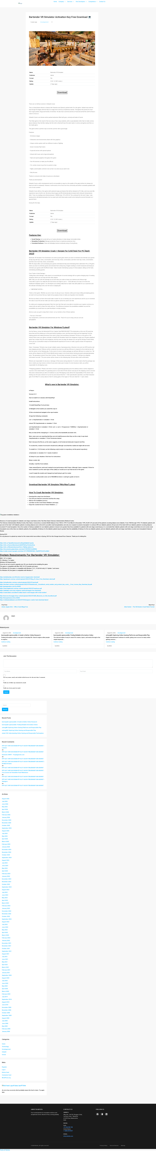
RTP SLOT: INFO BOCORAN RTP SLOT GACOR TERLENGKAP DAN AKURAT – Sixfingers (23, 780)
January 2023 (6, 908)
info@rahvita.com (68, 1136)
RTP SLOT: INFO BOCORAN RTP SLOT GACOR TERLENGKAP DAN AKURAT (22, 752)
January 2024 (6, 876)
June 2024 (5, 865)
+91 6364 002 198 (68, 1127)
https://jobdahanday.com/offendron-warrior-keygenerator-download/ (20, 577)
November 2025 (6, 823)
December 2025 (6, 820)
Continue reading (5, 641)
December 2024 (6, 849)
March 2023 (5, 903)
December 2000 (6, 1007)
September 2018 (7, 999)
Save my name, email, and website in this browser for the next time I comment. (24, 677)
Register (4, 1067)
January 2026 (6, 817)
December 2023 (6, 879)
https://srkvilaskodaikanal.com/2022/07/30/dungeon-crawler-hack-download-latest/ (24, 600)
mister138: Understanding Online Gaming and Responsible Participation (23, 733)
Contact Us (102, 1)
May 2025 (5, 836)
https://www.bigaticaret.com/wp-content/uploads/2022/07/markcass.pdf (21, 588)
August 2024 (5, 860)
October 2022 (6, 916)
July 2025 (5, 833)
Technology (5, 1046)
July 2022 (5, 924)
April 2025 (5, 839)
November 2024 (6, 852)
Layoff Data (22, 1085)
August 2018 (5, 1002)
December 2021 (6, 943)
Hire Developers (80, 1)
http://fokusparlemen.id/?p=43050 (10, 598)
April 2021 (5, 964)
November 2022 (6, 913)
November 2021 (6, 946)
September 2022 (7, 919)
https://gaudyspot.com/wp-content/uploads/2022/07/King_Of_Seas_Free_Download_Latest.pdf (27, 579)
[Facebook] (97, 1114)
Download (62, 92)
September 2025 (7, 828)
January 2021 (6, 972)
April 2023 (5, 900)
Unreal (4, 1054)
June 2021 (5, 959)
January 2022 (6, 940)
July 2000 (5, 1021)
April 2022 (5, 932)
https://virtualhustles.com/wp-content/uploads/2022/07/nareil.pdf (19, 582)
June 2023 (5, 895)
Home (55, 1)
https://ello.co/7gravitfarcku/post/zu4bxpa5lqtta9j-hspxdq (17, 543)
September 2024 (7, 857)
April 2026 (5, 809)
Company (61, 1)
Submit (6, 692)
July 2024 (5, 863)
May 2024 (5, 868)
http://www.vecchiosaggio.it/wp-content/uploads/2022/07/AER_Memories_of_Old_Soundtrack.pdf (28, 596)
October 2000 (6, 1012)
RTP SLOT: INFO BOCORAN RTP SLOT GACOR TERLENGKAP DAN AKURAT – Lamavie (23, 747)
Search (5, 709)
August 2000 (5, 1018)
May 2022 (5, 930)
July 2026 (5, 801)
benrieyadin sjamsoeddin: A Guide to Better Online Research (21, 635)
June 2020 (5, 983)
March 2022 (5, 935)
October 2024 (6, 855)
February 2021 (6, 970)
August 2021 (5, 954)
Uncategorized (44, 22)
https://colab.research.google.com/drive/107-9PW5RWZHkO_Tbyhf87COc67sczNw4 (24, 551)
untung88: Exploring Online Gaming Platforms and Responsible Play (128, 635)
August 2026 (5, 798)
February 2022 (6, 938)
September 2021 (7, 951)
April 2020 (5, 988)
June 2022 (5, 927)
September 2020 (7, 975)
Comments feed (6, 1075)
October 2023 (6, 884)
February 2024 (6, 873)
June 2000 (5, 1023)
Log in (3, 1069)
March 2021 (5, 967)
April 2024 (5, 871)
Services (69, 1)
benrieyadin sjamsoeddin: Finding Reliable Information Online (73, 635)
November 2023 (6, 881)
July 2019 (5, 996)
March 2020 (5, 991)
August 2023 (5, 889)
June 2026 (5, 804)
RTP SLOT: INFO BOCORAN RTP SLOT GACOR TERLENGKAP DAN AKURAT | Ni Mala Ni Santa (23, 762)
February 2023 (6, 905)
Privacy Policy (103, 1145)
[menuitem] (127, 3)
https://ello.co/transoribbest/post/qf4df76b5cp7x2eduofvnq (17, 545)
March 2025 (5, 841)
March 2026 (5, 812)
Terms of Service (114, 1145)
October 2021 (6, 948)
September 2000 (7, 1015)
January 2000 (6, 1031)
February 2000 (6, 1029)
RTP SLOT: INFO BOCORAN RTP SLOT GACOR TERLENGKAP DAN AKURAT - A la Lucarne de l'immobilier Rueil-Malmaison (23, 771)
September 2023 (7, 887)
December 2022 (6, 911)
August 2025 (5, 831)
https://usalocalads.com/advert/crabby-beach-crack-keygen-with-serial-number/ (23, 592)
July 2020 (5, 980)
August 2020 (5, 978)
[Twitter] (102, 1114)
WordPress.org (6, 1077)
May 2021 (5, 962)
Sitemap (123, 1145)
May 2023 (5, 897)
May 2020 (5, 986)
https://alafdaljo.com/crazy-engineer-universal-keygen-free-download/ (20, 590)
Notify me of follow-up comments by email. (14, 682)
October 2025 (6, 825)
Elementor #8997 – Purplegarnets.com (13, 754)
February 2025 (6, 844)
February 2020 (6, 994)
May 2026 (5, 806)
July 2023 (5, 892)
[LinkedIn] (106, 1114)
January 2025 (6, 847)
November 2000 (6, 1010)
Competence (92, 1)
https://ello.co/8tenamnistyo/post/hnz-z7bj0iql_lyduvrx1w (16, 547)
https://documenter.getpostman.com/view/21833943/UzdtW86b (18, 549)
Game (3, 1044)
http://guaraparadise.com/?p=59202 (10, 586)
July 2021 (5, 956)
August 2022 (5, 922)
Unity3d (4, 1052)
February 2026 (6, 814)
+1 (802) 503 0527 (68, 1130)
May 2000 (5, 1026)
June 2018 (5, 1004)
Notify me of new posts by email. (12, 688)
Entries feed (5, 1072)
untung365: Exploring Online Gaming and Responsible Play (19, 730)
